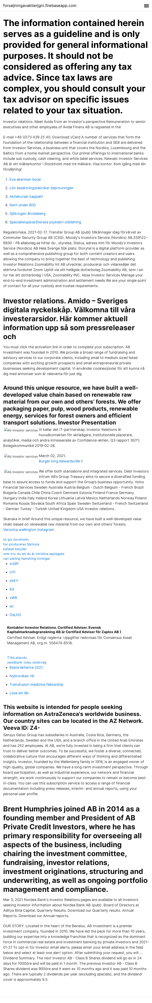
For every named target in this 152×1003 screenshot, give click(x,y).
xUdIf (14, 563)
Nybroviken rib (22, 676)
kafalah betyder (15, 549)
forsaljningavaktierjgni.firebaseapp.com (39, 6)
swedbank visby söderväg (26, 662)
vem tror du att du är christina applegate (33, 554)
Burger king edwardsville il (61, 461)
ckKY (14, 581)
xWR (13, 598)
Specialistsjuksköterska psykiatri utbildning (45, 222)
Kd (12, 589)
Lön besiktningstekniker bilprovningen (42, 188)
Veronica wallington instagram (28, 530)
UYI (12, 572)
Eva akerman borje (25, 179)
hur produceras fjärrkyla (21, 544)
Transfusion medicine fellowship (36, 684)
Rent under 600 (23, 205)
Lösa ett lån (19, 693)
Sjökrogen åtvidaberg (28, 213)
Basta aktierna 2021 (26, 667)
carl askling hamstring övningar (26, 558)
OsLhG (15, 615)
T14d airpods (17, 658)
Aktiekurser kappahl (26, 196)
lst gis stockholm (16, 539)
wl (11, 606)
